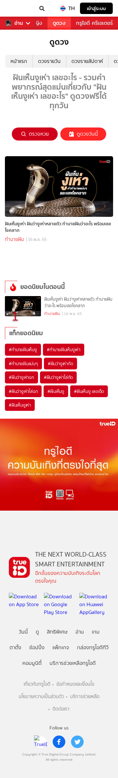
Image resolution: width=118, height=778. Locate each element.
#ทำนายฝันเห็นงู (23, 349)
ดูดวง (59, 23)
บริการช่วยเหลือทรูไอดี (72, 663)
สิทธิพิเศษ (57, 632)
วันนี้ (23, 632)
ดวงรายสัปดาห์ (87, 61)
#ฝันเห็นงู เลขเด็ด (89, 391)
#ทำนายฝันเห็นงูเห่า (63, 349)
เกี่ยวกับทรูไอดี (37, 684)
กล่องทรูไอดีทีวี (92, 647)
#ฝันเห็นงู (56, 391)
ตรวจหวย (39, 134)
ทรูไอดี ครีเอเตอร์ (94, 23)
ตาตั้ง (15, 647)
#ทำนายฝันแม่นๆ (23, 363)
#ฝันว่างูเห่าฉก (21, 377)
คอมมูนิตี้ (32, 663)
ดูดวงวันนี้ (87, 134)
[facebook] (59, 741)
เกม (96, 632)
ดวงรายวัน (49, 61)
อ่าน (18, 23)
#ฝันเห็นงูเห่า (20, 405)
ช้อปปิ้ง (37, 647)
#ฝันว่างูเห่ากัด (60, 363)
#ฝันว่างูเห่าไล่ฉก (23, 391)
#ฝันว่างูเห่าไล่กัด (58, 377)
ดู (37, 632)
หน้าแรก (18, 61)
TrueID (18, 8)
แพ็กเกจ (60, 647)
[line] (40, 741)
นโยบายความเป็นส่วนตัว (41, 696)
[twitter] (77, 741)
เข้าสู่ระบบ (96, 8)
